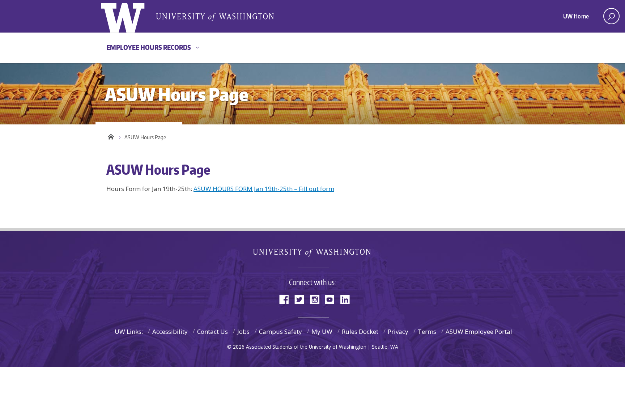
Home (110, 135)
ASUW (130, 16)
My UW (321, 331)
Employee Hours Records (148, 47)
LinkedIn (347, 299)
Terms (427, 331)
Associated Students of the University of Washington (215, 16)
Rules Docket (360, 331)
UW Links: (129, 331)
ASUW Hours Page (145, 137)
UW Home (576, 16)
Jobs (243, 331)
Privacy (398, 331)
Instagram (317, 299)
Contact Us (212, 331)
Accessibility (170, 331)
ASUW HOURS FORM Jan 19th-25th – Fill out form (264, 188)
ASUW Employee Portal (479, 331)
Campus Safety (280, 331)
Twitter (302, 299)
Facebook (286, 299)
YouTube (332, 299)
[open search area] (611, 16)
